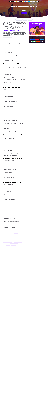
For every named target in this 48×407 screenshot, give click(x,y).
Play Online (24, 12)
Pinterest (37, 39)
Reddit (38, 41)
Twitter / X (42, 39)
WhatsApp (34, 41)
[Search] (38, 1)
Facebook (33, 39)
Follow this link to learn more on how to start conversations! (12, 30)
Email (42, 41)
